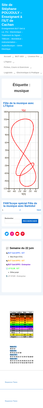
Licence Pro (33, 56)
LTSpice (7, 62)
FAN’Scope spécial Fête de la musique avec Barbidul (20, 204)
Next (39, 210)
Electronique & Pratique (28, 72)
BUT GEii (19, 56)
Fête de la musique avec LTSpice (18, 104)
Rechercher (9, 218)
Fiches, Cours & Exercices (16, 67)
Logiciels (8, 72)
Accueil (7, 56)
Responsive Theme (11, 382)
